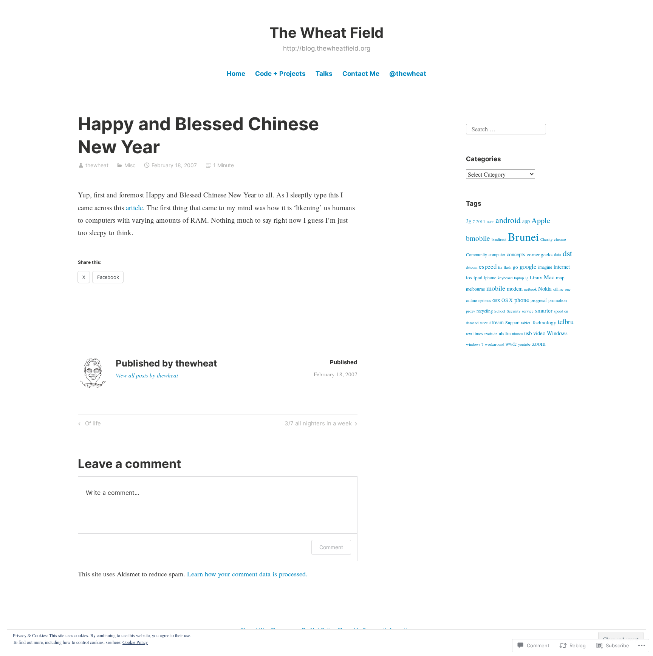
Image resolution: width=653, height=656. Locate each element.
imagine (545, 267)
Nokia (545, 288)
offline (558, 289)
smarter (543, 310)
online (471, 300)
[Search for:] (506, 128)
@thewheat (407, 73)
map (560, 277)
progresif (539, 300)
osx (496, 299)
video (539, 333)
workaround (494, 344)
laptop (519, 277)
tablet (525, 322)
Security (513, 311)
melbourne (475, 289)
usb (528, 333)
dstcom (471, 267)
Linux (536, 277)
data (557, 254)
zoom (539, 343)
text (469, 333)
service (528, 311)
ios (469, 277)
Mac (549, 277)
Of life (88, 424)
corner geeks (539, 254)
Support (512, 322)
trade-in (490, 333)
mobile (495, 288)
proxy (470, 311)
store (484, 322)
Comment (331, 547)
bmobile (478, 238)
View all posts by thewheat (147, 375)
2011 (480, 221)
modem (515, 288)
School (499, 311)
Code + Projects (280, 73)
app (526, 221)
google (528, 266)
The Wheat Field (326, 32)
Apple (540, 220)
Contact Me (360, 73)
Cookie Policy (135, 642)
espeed (488, 266)
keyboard (505, 277)
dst (567, 253)
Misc (130, 165)
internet (562, 266)
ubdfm (505, 333)
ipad (478, 277)
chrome (560, 239)
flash (507, 267)
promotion (557, 300)
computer (497, 254)
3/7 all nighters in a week (318, 424)
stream (496, 322)
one (568, 289)
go (515, 266)
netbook (530, 289)
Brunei (523, 236)
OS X (507, 300)
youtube (524, 344)
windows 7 (474, 344)
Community (476, 254)
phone (521, 299)
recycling (485, 311)
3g (468, 221)
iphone (490, 277)
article (134, 207)
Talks (324, 73)
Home (236, 73)
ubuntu (517, 333)
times (478, 333)
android (508, 219)
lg (526, 277)
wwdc (511, 344)
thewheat (96, 165)
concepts (516, 254)
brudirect (499, 239)
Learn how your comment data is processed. (247, 573)
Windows (557, 333)
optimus (484, 300)
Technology (544, 322)
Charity (546, 239)
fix (500, 267)
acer (490, 221)
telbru (566, 321)
